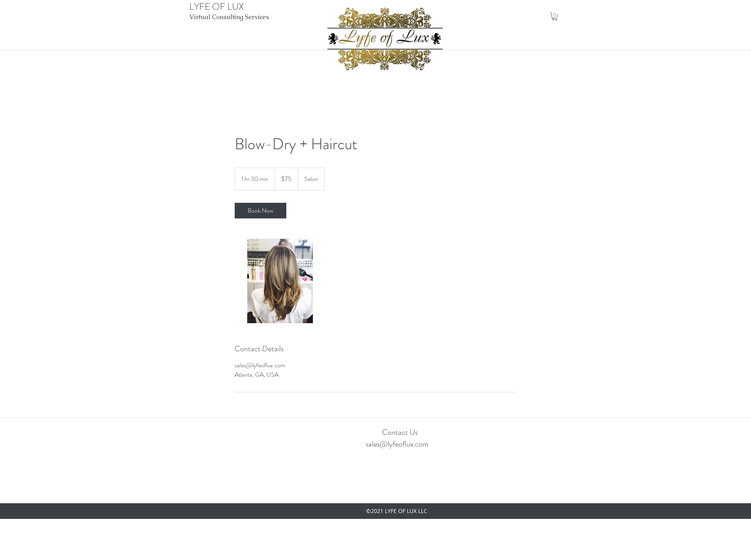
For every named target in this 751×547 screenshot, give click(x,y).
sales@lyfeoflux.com (397, 444)
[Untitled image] (280, 281)
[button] (554, 16)
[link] (260, 210)
